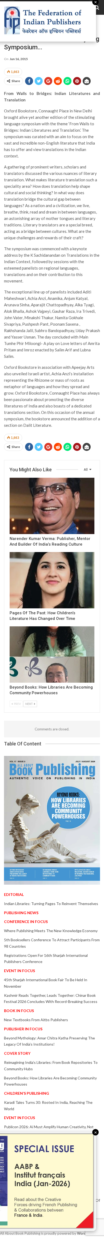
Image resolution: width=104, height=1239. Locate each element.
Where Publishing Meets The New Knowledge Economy (51, 930)
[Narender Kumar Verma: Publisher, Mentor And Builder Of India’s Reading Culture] (52, 506)
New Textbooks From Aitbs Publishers (36, 1019)
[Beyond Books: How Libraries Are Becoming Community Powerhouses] (52, 654)
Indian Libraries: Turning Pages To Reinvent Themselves (51, 903)
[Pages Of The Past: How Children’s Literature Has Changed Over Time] (52, 580)
